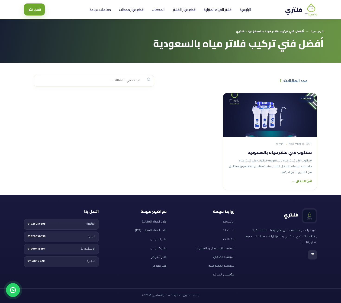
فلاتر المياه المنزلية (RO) (151, 230)
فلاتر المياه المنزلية (218, 9)
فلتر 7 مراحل (159, 257)
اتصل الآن (34, 9)
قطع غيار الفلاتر (184, 9)
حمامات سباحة (100, 9)
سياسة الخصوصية (221, 266)
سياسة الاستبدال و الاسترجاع (214, 248)
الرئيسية (245, 9)
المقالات (228, 239)
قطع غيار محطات (131, 9)
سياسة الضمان (223, 257)
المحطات (158, 9)
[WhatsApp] (13, 290)
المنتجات (228, 230)
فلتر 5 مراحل (158, 248)
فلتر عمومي (159, 266)
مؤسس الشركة (223, 275)
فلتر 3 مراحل (158, 239)
